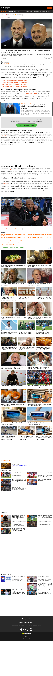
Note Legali (18, 638)
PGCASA (23, 635)
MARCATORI (29, 11)
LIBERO (2, 635)
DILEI (37, 635)
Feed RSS (35, 625)
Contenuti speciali (16, 625)
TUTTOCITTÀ (33, 635)
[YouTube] (24, 630)
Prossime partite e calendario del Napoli (11, 243)
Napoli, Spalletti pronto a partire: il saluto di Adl (14, 80)
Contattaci (23, 625)
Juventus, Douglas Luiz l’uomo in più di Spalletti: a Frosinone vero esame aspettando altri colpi (25, 241)
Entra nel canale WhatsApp (27, 125)
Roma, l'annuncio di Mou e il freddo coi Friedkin (14, 84)
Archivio (39, 625)
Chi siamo (13, 638)
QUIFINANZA (45, 635)
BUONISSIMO (49, 635)
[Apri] (1, 8)
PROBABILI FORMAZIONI (40, 11)
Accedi (49, 8)
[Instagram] (31, 630)
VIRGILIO (5, 635)
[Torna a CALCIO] (1, 11)
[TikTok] (27, 630)
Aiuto (41, 638)
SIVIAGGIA (40, 635)
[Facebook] (21, 630)
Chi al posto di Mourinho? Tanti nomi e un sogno (14, 86)
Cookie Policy (27, 638)
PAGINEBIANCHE (28, 635)
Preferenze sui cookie (35, 638)
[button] (51, 11)
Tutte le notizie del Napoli (7, 244)
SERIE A (8, 17)
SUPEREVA (26, 636)
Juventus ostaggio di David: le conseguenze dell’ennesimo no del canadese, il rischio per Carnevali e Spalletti (26, 234)
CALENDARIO (12, 11)
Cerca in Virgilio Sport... (25, 623)
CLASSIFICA (21, 11)
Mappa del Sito (29, 625)
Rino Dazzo (6, 62)
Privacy (22, 638)
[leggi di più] (51, 62)
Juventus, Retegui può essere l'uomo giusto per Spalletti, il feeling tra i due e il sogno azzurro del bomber (26, 238)
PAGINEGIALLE (10, 635)
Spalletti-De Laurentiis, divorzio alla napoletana (14, 82)
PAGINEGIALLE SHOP (17, 635)
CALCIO (4, 17)
